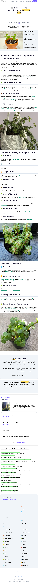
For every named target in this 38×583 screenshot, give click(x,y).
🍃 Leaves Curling (7, 529)
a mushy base (16, 308)
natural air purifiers (15, 159)
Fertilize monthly (4, 290)
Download (34, 1)
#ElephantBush (5, 397)
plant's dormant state (28, 272)
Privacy (17, 581)
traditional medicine (23, 85)
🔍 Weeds (23, 556)
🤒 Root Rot (23, 547)
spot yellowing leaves (7, 308)
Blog (24, 1)
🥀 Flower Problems (7, 520)
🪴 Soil (4, 553)
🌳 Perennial (6, 541)
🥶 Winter (5, 565)
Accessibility (23, 581)
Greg (7, 399)
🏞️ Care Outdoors (24, 511)
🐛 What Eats (6, 559)
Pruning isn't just (4, 298)
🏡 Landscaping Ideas (25, 526)
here (19, 23)
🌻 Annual (5, 503)
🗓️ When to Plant (24, 559)
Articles (16, 1)
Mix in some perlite (20, 288)
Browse (19, 442)
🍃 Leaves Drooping (25, 529)
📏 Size (22, 550)
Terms (20, 581)
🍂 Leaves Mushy (7, 535)
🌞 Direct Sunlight (24, 514)
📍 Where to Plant (7, 562)
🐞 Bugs (22, 509)
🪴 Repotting (6, 547)
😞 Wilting (23, 562)
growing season (16, 290)
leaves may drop (8, 271)
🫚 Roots (5, 550)
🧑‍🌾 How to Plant (24, 523)
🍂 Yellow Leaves (24, 565)
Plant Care (12, 1)
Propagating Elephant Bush (26, 211)
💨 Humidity (5, 526)
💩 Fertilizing (6, 517)
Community (28, 1)
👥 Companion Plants (7, 514)
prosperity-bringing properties (29, 76)
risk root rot (31, 270)
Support (10, 581)
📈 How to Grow (6, 523)
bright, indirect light (22, 279)
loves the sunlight (11, 279)
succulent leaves (7, 182)
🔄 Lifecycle (23, 535)
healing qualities (7, 88)
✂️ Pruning (23, 544)
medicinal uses (22, 98)
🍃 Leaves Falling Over (25, 532)
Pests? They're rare (29, 308)
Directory (27, 581)
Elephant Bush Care (9, 499)
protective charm (29, 88)
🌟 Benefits (23, 503)
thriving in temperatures (15, 280)
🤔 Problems (6, 544)
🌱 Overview (23, 538)
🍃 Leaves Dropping (7, 532)
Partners (13, 581)
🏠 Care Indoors (6, 511)
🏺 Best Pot (5, 506)
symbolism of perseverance (10, 98)
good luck (30, 73)
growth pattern (13, 99)
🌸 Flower (23, 517)
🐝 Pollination (23, 541)
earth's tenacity (10, 108)
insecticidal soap (15, 310)
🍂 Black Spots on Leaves (26, 506)
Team (21, 1)
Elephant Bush (6, 61)
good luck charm (22, 197)
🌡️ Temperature (24, 553)
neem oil (8, 310)
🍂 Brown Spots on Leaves (9, 509)
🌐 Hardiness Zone (25, 520)
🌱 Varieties (5, 556)
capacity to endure (15, 110)
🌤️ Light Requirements (8, 538)
